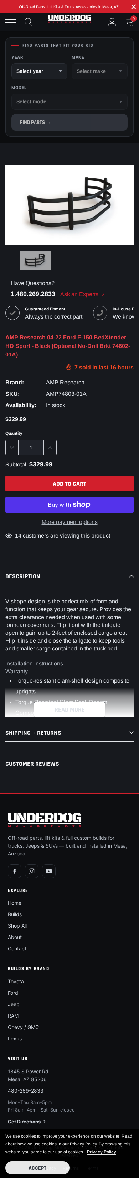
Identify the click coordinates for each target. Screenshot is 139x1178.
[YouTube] (49, 871)
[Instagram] (31, 871)
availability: (20, 405)
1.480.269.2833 (33, 294)
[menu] (10, 22)
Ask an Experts (80, 294)
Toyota (16, 981)
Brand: (14, 382)
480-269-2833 (25, 1091)
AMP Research (65, 382)
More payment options (70, 522)
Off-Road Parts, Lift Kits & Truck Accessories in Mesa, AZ (69, 7)
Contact (17, 948)
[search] (29, 22)
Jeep (14, 1004)
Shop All (17, 926)
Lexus (15, 1038)
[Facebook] (14, 871)
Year (17, 57)
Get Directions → (27, 1121)
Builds (15, 914)
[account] (112, 22)
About (15, 937)
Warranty (16, 671)
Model (19, 87)
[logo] (69, 18)
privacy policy (101, 1151)
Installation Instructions (34, 663)
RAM (13, 1016)
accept (37, 1168)
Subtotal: (16, 464)
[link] (35, 260)
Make (78, 57)
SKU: (12, 394)
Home (14, 903)
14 (18, 536)
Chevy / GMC (23, 1027)
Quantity (13, 433)
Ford (13, 993)
